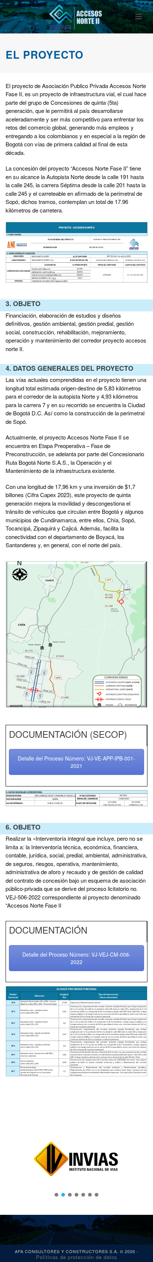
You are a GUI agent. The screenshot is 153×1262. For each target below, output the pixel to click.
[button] (56, 1195)
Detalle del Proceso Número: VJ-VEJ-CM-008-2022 (76, 958)
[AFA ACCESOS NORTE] (76, 16)
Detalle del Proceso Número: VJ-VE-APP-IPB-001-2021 (76, 762)
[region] (76, 1159)
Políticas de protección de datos (76, 1257)
